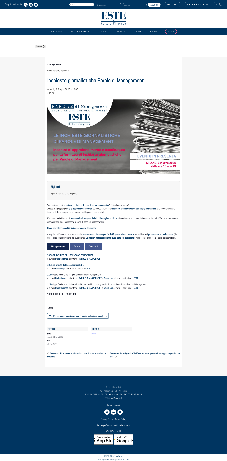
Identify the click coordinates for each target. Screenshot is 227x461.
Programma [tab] (58, 246)
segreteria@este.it (113, 397)
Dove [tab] (77, 246)
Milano (93, 333)
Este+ (153, 31)
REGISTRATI (172, 4)
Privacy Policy (107, 419)
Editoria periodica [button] (81, 31)
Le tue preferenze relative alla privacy (113, 425)
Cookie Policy (120, 419)
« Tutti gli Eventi (54, 64)
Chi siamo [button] (56, 31)
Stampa (39, 46)
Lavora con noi (113, 405)
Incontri (121, 31)
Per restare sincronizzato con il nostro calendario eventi (78, 316)
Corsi (138, 31)
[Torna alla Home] (113, 18)
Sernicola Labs (124, 459)
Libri (104, 31)
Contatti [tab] (93, 246)
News (171, 31)
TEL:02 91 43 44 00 (113, 394)
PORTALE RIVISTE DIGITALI (200, 4)
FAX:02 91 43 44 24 (133, 394)
